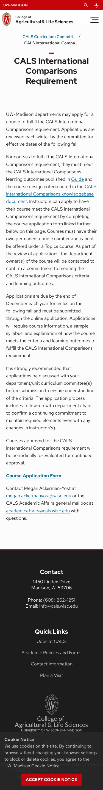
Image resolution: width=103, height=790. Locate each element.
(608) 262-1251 (59, 600)
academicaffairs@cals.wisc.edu (38, 511)
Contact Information (52, 664)
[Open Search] (86, 5)
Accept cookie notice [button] (51, 779)
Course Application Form (33, 476)
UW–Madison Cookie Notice (32, 766)
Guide (77, 179)
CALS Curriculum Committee (50, 36)
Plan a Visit (51, 675)
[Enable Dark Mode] (96, 5)
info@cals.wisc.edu (58, 606)
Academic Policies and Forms (51, 653)
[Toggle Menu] (94, 20)
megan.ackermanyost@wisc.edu (38, 496)
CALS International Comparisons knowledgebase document (51, 193)
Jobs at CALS (51, 641)
